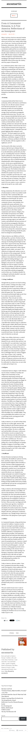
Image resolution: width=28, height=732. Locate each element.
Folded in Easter (5, 709)
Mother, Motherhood (7, 708)
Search (3, 716)
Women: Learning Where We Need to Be (12, 698)
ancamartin (14, 4)
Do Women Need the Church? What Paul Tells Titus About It (13, 695)
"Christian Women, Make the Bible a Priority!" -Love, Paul (13, 691)
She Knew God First (6, 689)
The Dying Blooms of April (8, 700)
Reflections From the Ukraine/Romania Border (12, 703)
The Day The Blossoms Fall (8, 711)
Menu (13, 15)
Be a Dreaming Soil (6, 706)
